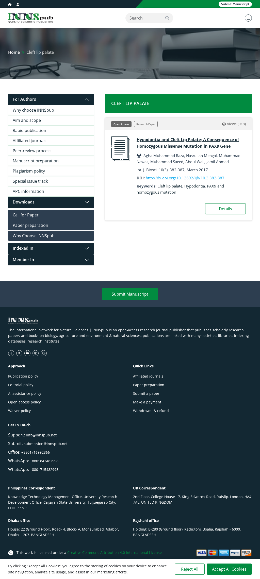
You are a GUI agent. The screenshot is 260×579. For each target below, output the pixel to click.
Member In (23, 259)
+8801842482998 (44, 460)
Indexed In (23, 248)
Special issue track (30, 181)
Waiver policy (19, 410)
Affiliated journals (29, 140)
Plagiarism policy (29, 171)
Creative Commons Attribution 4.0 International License (114, 552)
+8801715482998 (44, 469)
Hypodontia (194, 186)
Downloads (24, 202)
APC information (28, 191)
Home (14, 52)
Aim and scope (27, 120)
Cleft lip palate (169, 186)
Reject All (189, 569)
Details (225, 209)
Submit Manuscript (130, 294)
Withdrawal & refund (151, 410)
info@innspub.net (41, 435)
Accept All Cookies (229, 569)
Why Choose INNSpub (34, 236)
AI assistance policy (24, 393)
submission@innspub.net (46, 443)
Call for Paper (26, 215)
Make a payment (147, 402)
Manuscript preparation (36, 161)
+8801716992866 (35, 452)
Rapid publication (29, 130)
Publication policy (23, 376)
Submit (235, 4)
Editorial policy (20, 384)
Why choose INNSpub (33, 110)
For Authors (24, 99)
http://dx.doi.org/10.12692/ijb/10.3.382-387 (185, 177)
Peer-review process (32, 151)
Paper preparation (30, 225)
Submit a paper (146, 393)
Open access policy (24, 402)
